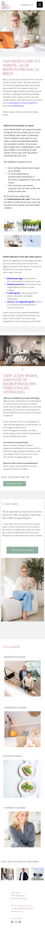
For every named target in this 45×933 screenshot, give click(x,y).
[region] (22, 29)
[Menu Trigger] (40, 5)
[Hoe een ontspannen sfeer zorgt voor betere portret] (7, 874)
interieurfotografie (27, 102)
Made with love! (22, 930)
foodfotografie (13, 102)
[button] (2, 351)
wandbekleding (17, 105)
